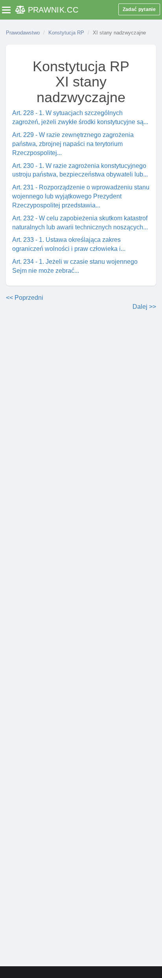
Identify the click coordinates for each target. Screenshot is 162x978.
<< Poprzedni (24, 297)
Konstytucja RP (66, 33)
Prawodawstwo (23, 33)
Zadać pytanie (139, 9)
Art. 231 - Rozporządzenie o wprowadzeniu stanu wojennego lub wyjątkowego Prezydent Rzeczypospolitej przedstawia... (80, 196)
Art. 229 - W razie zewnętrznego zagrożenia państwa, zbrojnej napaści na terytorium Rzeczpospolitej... (73, 143)
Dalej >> (144, 306)
